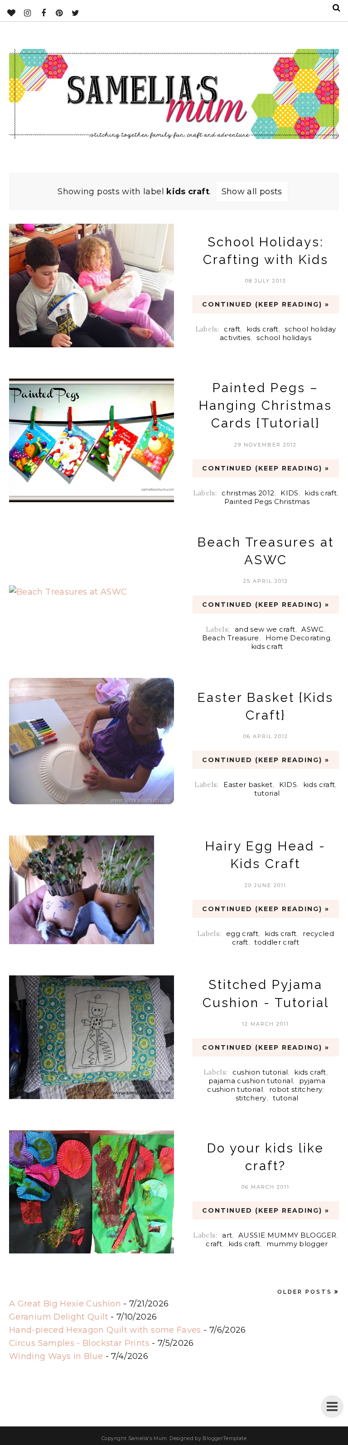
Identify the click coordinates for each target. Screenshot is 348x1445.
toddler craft (276, 942)
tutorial (267, 793)
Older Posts (304, 1291)
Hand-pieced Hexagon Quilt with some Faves (105, 1330)
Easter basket (248, 784)
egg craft (242, 933)
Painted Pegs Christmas (266, 501)
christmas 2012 (248, 493)
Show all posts (252, 192)
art (227, 1235)
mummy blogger (297, 1243)
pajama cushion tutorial (250, 1080)
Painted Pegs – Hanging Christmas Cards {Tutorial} (265, 405)
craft (232, 329)
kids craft (262, 329)
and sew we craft (265, 629)
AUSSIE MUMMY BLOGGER (287, 1235)
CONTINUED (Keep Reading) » (265, 304)
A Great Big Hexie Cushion (65, 1304)
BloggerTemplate (224, 1438)
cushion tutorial (260, 1072)
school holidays (283, 337)
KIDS (289, 493)
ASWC (312, 629)
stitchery (251, 1098)
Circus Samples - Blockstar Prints (79, 1343)
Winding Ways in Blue (56, 1356)
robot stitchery (295, 1089)
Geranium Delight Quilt (58, 1317)
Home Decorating (298, 638)
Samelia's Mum (147, 1438)
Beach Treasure (230, 638)
